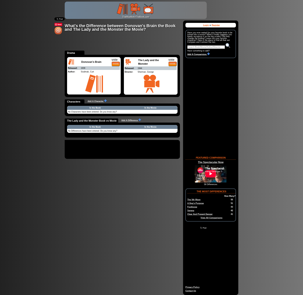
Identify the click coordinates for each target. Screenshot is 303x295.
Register (216, 25)
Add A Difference (129, 120)
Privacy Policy (192, 287)
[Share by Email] (58, 33)
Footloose (192, 207)
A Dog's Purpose (195, 203)
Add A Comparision (197, 54)
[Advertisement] (122, 43)
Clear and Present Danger (200, 214)
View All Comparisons (211, 218)
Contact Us (190, 291)
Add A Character (96, 101)
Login (206, 25)
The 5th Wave (193, 199)
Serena (190, 210)
